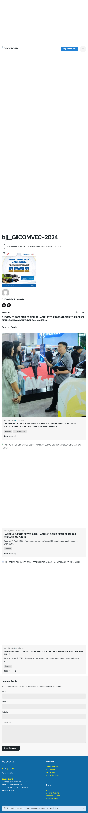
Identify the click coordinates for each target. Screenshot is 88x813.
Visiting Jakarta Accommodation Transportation (53, 796)
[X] (4, 249)
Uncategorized (19, 431)
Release (8, 431)
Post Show (50, 769)
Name (5, 691)
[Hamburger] (83, 49)
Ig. (8, 768)
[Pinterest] (4, 253)
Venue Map (50, 772)
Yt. (13, 768)
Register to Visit (69, 49)
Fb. (3, 768)
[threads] (4, 305)
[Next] (83, 312)
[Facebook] (4, 244)
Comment (6, 722)
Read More (9, 436)
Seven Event (7, 779)
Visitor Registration (54, 775)
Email (5, 702)
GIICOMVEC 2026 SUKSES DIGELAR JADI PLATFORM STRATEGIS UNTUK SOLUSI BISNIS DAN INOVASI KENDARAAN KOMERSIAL (43, 319)
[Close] (83, 808)
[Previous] (76, 312)
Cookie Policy (52, 808)
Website (5, 712)
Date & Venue (52, 767)
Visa (48, 790)
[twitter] (9, 305)
